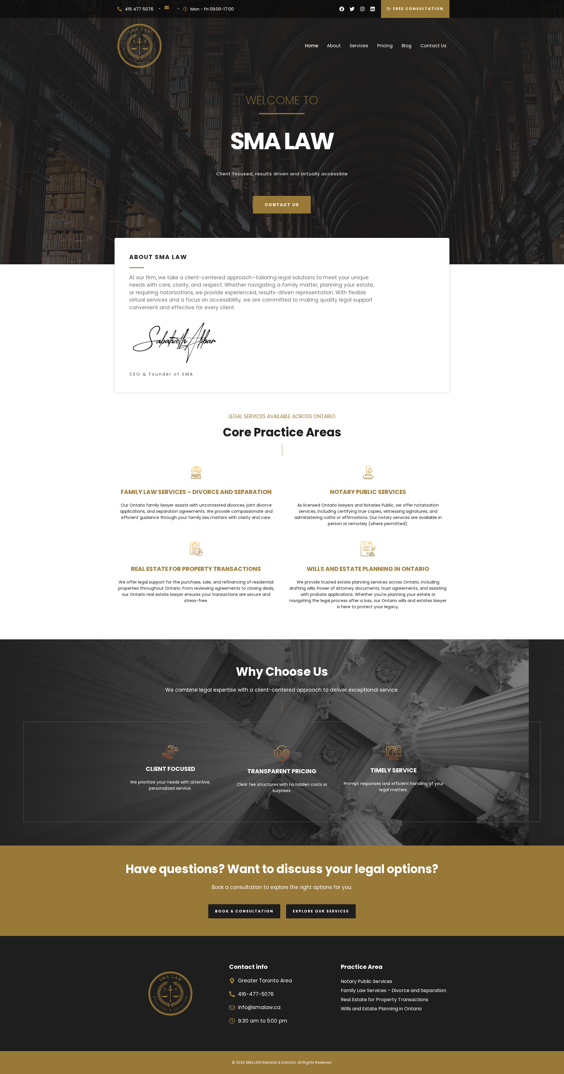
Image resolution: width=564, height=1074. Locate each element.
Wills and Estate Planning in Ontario (381, 1008)
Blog (407, 46)
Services (359, 46)
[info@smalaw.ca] (166, 7)
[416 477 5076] (120, 9)
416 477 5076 (139, 9)
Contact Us (433, 46)
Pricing (385, 46)
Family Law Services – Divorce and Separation (393, 990)
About (334, 46)
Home (311, 46)
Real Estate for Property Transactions (384, 999)
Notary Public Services (366, 981)
